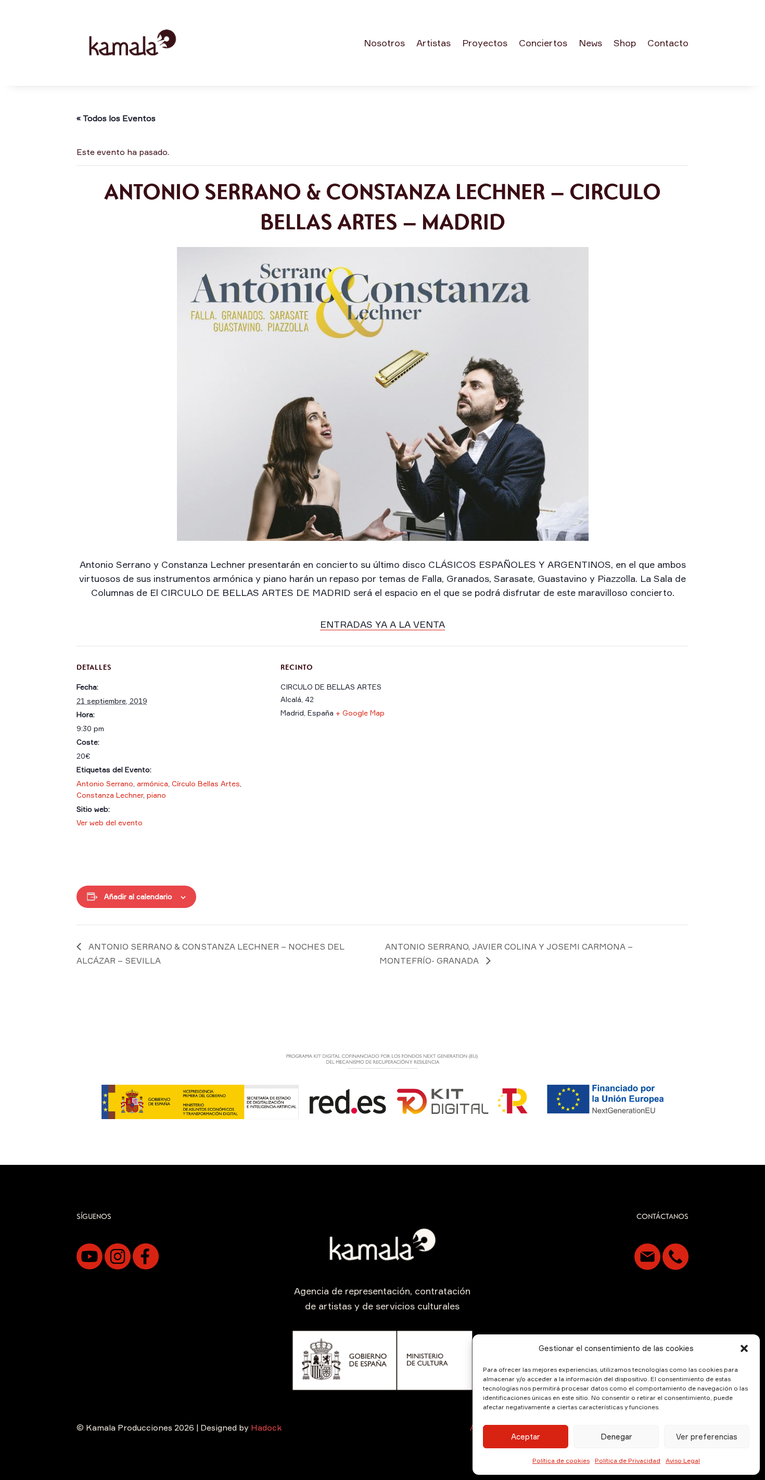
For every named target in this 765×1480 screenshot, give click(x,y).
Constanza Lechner (109, 794)
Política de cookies (561, 1460)
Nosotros (384, 42)
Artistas (433, 42)
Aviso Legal (683, 1460)
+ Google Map (360, 712)
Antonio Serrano (104, 783)
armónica (152, 783)
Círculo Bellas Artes (206, 783)
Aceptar (525, 1437)
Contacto (667, 42)
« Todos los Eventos (116, 118)
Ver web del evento (109, 822)
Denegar (616, 1437)
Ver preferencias (706, 1437)
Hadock (266, 1427)
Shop (625, 42)
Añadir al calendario (138, 896)
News (590, 42)
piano (156, 794)
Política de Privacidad (627, 1460)
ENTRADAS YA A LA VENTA (382, 624)
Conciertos (543, 42)
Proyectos (484, 42)
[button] (744, 1348)
